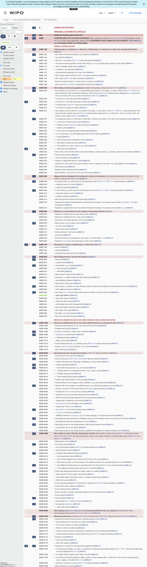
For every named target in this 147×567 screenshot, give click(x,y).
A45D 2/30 (43, 142)
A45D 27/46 (82, 563)
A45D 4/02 (95, 95)
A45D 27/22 (43, 546)
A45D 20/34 (43, 403)
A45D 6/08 (43, 223)
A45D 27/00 (43, 516)
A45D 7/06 (43, 253)
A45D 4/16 (110, 181)
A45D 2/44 (43, 163)
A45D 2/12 (43, 110)
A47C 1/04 (58, 40)
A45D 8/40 (43, 316)
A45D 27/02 (43, 519)
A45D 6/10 (43, 226)
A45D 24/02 (43, 441)
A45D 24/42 (43, 501)
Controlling (72, 391)
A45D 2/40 (43, 157)
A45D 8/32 (43, 304)
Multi (57, 444)
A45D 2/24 (43, 133)
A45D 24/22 (43, 471)
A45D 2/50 (43, 172)
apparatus (69, 504)
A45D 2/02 (43, 90)
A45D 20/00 (74, 178)
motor (72, 406)
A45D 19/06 (43, 331)
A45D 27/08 (43, 528)
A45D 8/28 (43, 298)
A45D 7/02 (43, 247)
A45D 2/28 (43, 139)
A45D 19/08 (43, 334)
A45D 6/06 (43, 220)
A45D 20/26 (89, 388)
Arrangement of (62, 409)
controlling (70, 84)
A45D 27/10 (43, 531)
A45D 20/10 (43, 367)
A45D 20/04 (43, 358)
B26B (87, 40)
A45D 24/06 (43, 447)
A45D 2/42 (43, 160)
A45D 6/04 (43, 217)
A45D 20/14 (43, 373)
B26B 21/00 (132, 436)
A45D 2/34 (43, 148)
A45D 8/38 (43, 313)
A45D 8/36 (43, 310)
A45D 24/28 (43, 480)
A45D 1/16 (43, 75)
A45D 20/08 (43, 364)
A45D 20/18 (43, 379)
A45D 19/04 (43, 328)
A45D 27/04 (43, 522)
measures (75, 415)
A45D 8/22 (43, 289)
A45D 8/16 (43, 280)
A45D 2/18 (43, 125)
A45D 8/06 (43, 265)
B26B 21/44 (79, 560)
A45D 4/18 (43, 208)
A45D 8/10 (43, 271)
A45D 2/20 (73, 125)
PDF (9, 47)
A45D (41, 38)
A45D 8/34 (43, 307)
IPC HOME (3, 24)
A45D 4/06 (43, 187)
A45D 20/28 (43, 394)
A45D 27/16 (43, 540)
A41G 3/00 (112, 38)
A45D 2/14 (43, 119)
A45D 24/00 (43, 433)
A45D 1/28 (43, 84)
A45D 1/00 (43, 49)
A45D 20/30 (43, 397)
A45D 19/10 (43, 337)
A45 (40, 35)
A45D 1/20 (43, 81)
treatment (64, 346)
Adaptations (60, 334)
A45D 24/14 (43, 459)
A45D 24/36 (43, 492)
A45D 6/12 (43, 229)
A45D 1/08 (43, 63)
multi (59, 133)
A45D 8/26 (6, 42)
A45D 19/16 (43, 346)
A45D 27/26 (43, 554)
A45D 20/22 (82, 358)
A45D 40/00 (103, 516)
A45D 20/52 (43, 430)
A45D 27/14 (43, 537)
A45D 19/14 (43, 343)
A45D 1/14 (43, 72)
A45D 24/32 (98, 483)
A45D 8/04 (43, 262)
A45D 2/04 (43, 98)
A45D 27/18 (43, 543)
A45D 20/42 (43, 415)
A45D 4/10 (43, 193)
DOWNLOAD (11, 24)
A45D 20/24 (43, 388)
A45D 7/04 (43, 250)
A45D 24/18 (43, 465)
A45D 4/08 (75, 116)
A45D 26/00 (43, 510)
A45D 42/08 (124, 516)
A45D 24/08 (79, 447)
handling (85, 516)
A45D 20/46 (43, 421)
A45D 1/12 (43, 69)
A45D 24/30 (43, 483)
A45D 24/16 (43, 462)
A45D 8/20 (43, 286)
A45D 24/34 (43, 489)
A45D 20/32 (43, 400)
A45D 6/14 (127, 90)
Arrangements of (62, 403)
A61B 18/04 (78, 513)
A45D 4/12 (43, 196)
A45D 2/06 (43, 101)
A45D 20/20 (73, 358)
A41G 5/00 (121, 38)
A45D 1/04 (43, 57)
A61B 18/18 (87, 513)
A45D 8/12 (43, 274)
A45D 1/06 (43, 60)
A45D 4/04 (43, 184)
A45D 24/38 (43, 495)
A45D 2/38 (43, 154)
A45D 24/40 (43, 498)
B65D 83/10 (73, 551)
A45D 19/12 (43, 340)
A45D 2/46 (43, 166)
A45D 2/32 (43, 145)
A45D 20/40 (43, 412)
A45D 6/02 (43, 214)
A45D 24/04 (43, 444)
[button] (34, 28)
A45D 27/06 (43, 525)
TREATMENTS (135, 40)
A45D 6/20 (43, 241)
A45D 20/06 (43, 361)
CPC (5, 79)
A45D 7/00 (43, 244)
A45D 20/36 (43, 406)
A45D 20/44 (43, 418)
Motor (58, 525)
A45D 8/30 (43, 301)
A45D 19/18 (92, 343)
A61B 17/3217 (120, 549)
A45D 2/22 (43, 130)
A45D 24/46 (43, 507)
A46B (97, 519)
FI (15, 79)
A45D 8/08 (43, 268)
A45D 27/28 (43, 557)
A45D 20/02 (43, 355)
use (77, 49)
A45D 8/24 (43, 292)
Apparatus (78, 510)
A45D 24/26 (43, 477)
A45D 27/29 (43, 563)
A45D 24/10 (43, 453)
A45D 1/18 (43, 78)
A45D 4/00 (43, 176)
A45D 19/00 (43, 323)
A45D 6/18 (43, 238)
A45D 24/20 (43, 468)
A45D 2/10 (71, 104)
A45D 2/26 (43, 136)
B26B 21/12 (58, 438)
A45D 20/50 (43, 427)
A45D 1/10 (43, 66)
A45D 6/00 (43, 211)
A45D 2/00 (43, 88)
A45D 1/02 (43, 54)
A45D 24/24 (43, 474)
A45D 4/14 (101, 181)
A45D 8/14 (43, 277)
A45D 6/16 (135, 90)
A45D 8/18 (43, 283)
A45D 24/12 (43, 456)
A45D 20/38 (43, 409)
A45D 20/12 (43, 370)
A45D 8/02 (43, 259)
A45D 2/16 (43, 122)
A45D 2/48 (43, 169)
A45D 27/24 (43, 549)
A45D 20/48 (43, 424)
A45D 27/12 (43, 534)
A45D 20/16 (43, 376)
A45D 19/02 (43, 325)
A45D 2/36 (103, 93)
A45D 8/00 (43, 257)
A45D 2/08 (43, 104)
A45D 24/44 (43, 504)
